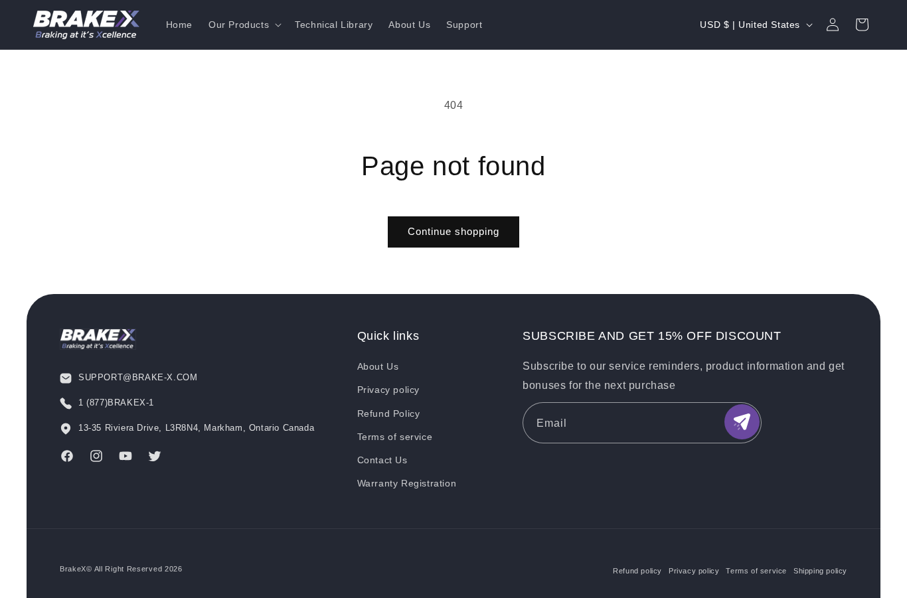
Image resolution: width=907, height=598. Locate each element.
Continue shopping (453, 231)
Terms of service (395, 436)
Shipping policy (820, 571)
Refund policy (637, 571)
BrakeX (73, 569)
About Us (378, 366)
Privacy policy (388, 389)
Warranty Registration (407, 483)
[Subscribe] (742, 421)
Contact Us (382, 460)
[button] (244, 24)
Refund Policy (388, 413)
